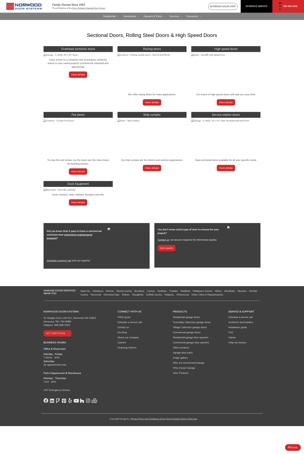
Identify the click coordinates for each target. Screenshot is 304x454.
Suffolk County (154, 294)
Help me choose (237, 342)
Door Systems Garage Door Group (88, 8)
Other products (181, 347)
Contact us (163, 239)
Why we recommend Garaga (188, 362)
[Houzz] (82, 401)
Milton (218, 291)
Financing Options (126, 347)
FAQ (230, 332)
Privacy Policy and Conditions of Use (148, 419)
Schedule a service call (59, 260)
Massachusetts (215, 294)
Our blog (122, 332)
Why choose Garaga (184, 368)
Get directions (55, 333)
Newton (242, 291)
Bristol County (124, 291)
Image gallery (180, 357)
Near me (85, 291)
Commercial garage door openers (191, 342)
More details (78, 74)
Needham (229, 291)
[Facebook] (46, 401)
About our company (128, 337)
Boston (110, 291)
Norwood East (111, 294)
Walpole (169, 294)
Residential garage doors (186, 317)
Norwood (96, 294)
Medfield (185, 291)
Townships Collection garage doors (192, 322)
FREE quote (123, 317)
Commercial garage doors (187, 332)
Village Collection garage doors (190, 327)
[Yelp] (70, 401)
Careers (121, 342)
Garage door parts (183, 352)
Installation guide (237, 327)
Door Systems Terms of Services (182, 419)
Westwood (182, 294)
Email (294, 447)
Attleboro (97, 291)
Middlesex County (202, 291)
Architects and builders (240, 322)
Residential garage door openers (190, 337)
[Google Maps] (94, 401)
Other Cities (197, 294)
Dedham (162, 291)
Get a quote (166, 248)
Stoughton (137, 294)
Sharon (125, 294)
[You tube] (76, 401)
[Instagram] (88, 401)
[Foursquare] (58, 401)
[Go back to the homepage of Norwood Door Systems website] (24, 6)
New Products (180, 373)
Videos (232, 337)
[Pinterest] (64, 401)
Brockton (139, 291)
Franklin (173, 291)
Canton (151, 291)
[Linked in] (52, 401)
